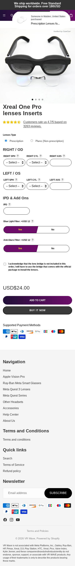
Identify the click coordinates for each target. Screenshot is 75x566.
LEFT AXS (56, 179)
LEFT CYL (33, 179)
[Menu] (4, 15)
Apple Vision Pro (14, 376)
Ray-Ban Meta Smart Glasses (22, 382)
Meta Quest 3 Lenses (16, 389)
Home (7, 370)
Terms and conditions (16, 439)
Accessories (11, 408)
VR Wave (30, 538)
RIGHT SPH (10, 155)
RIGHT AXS (57, 155)
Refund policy (12, 471)
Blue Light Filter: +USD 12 (18, 221)
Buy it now (37, 310)
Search (7, 458)
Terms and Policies (37, 530)
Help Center (11, 414)
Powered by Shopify (48, 538)
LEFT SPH (10, 179)
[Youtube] (18, 520)
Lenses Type (9, 135)
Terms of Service (13, 464)
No (52, 229)
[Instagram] (11, 520)
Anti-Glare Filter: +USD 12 (18, 239)
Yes (20, 229)
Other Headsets (13, 401)
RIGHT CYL (34, 155)
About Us (9, 420)
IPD (6, 204)
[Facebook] (5, 520)
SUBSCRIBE (58, 493)
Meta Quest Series (15, 395)
